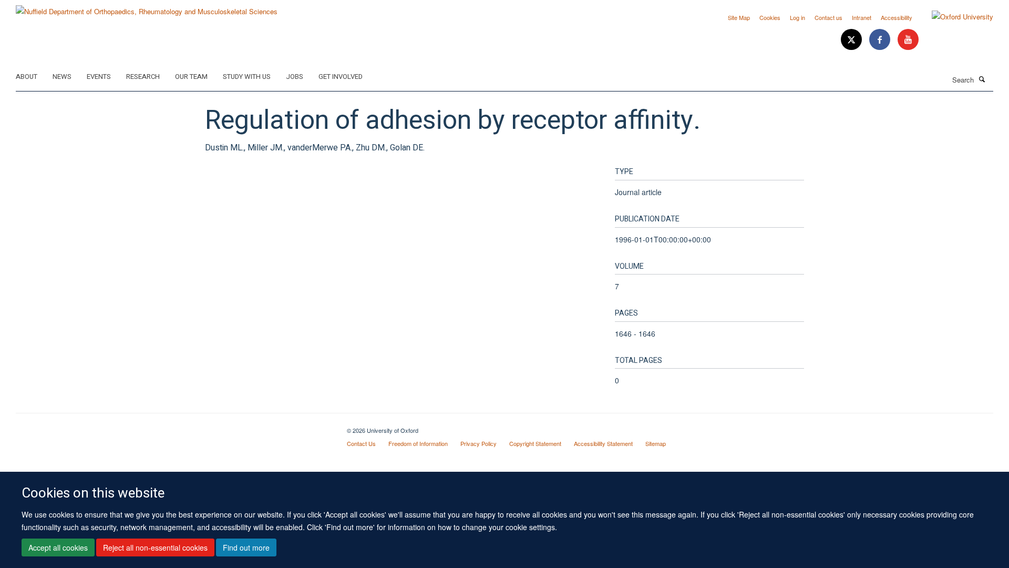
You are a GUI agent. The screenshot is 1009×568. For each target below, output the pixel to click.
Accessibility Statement (603, 443)
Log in (797, 17)
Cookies (769, 17)
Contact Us (361, 443)
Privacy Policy (478, 443)
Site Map (739, 17)
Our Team (191, 77)
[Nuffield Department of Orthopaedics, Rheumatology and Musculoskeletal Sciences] (146, 8)
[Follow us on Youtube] (908, 40)
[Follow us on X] (852, 40)
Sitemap (655, 443)
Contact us (828, 17)
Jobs (294, 77)
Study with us (247, 77)
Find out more (246, 547)
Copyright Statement (535, 443)
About (26, 77)
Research (143, 77)
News (62, 77)
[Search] (982, 79)
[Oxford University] (954, 17)
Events (99, 77)
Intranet (861, 17)
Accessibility (896, 17)
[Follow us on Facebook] (880, 40)
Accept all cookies (58, 547)
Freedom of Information (418, 443)
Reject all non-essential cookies (155, 547)
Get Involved (340, 77)
